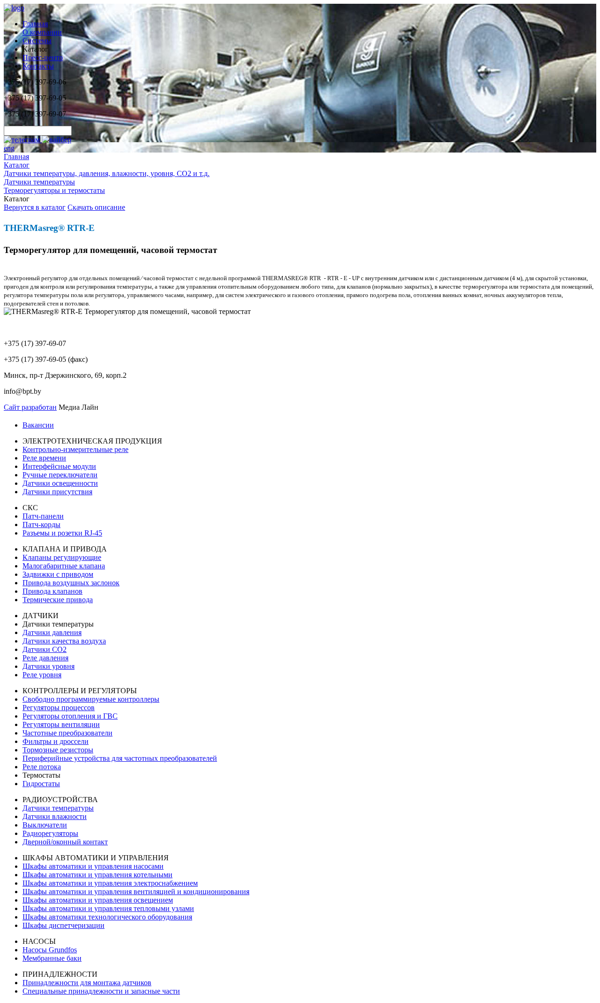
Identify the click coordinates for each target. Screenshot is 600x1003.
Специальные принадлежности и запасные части (101, 991)
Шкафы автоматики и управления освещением (97, 900)
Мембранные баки (52, 958)
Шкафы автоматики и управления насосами (93, 866)
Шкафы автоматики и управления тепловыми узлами (108, 908)
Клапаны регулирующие (61, 557)
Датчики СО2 (44, 649)
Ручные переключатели (60, 475)
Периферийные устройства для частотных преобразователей (119, 758)
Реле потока (41, 767)
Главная (35, 24)
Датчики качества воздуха (64, 641)
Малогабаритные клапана (63, 566)
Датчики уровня (48, 666)
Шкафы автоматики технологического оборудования (107, 917)
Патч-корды (41, 524)
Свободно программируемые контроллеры (90, 699)
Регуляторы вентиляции (61, 724)
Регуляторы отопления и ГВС (70, 716)
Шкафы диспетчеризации (63, 925)
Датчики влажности (54, 816)
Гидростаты (41, 784)
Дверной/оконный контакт (65, 842)
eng (9, 148)
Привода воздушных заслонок (71, 583)
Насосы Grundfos (49, 950)
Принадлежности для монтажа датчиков (86, 983)
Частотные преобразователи (67, 733)
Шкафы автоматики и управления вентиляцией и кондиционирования (135, 892)
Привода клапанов (52, 591)
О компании (42, 32)
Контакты (38, 66)
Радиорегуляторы (50, 833)
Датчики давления (52, 632)
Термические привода (57, 600)
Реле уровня (41, 675)
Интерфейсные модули (59, 466)
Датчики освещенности (60, 483)
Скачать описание (96, 207)
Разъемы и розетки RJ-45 (62, 533)
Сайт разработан (30, 407)
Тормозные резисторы (57, 750)
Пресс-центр (42, 57)
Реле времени (44, 458)
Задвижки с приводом (57, 574)
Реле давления (45, 658)
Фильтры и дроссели (55, 741)
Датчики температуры (58, 808)
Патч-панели (43, 516)
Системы (37, 41)
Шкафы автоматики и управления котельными (97, 875)
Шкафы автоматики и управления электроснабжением (110, 883)
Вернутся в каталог (35, 207)
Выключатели (44, 825)
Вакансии (38, 425)
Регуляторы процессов (58, 708)
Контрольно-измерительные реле (75, 449)
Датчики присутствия (57, 492)
